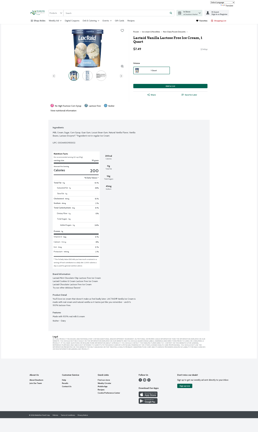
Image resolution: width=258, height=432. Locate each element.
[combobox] (55, 13)
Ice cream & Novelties (151, 32)
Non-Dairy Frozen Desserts (174, 32)
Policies (55, 415)
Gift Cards (119, 20)
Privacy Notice (83, 415)
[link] (202, 20)
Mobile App (102, 386)
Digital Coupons (72, 20)
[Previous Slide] (54, 75)
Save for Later (191, 95)
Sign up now (185, 386)
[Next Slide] (121, 75)
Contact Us (66, 386)
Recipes (131, 20)
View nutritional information (63, 110)
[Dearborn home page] (38, 13)
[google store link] (148, 403)
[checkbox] (122, 30)
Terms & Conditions (68, 415)
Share (153, 95)
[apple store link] (148, 396)
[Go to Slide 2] (87, 75)
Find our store (104, 380)
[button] (200, 12)
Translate (229, 5)
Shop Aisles (39, 20)
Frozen (136, 32)
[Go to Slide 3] (101, 75)
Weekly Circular (104, 383)
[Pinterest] (144, 381)
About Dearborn (36, 380)
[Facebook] (140, 381)
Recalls (65, 383)
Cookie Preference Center (109, 393)
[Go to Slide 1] (73, 75)
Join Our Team (36, 383)
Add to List (170, 86)
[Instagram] (148, 381)
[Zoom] (122, 66)
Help (64, 380)
